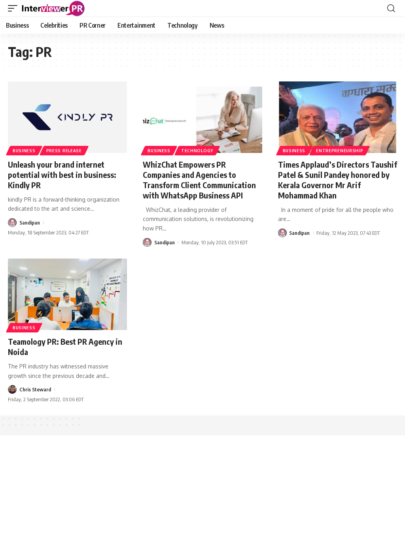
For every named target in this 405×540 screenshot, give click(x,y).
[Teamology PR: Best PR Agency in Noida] (67, 294)
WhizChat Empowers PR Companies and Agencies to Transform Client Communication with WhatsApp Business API (199, 179)
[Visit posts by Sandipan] (12, 222)
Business (24, 150)
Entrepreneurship (339, 150)
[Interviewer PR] (53, 8)
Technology (197, 150)
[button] (14, 8)
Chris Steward (35, 389)
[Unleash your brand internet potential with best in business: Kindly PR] (67, 117)
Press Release (64, 150)
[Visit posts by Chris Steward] (12, 389)
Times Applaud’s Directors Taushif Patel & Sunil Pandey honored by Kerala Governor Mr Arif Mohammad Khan (337, 179)
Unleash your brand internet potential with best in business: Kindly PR (62, 174)
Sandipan (29, 222)
